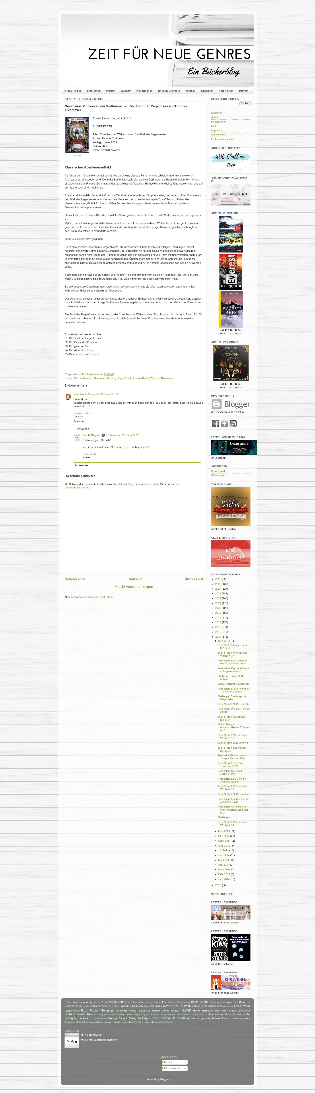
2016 (218, 627)
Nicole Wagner (91, 435)
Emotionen (94, 90)
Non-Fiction (226, 90)
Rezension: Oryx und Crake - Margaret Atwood (233, 670)
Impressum (217, 130)
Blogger (164, 1079)
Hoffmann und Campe (238, 1010)
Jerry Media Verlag (115, 1015)
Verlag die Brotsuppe (98, 1022)
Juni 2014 (224, 855)
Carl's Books (114, 1006)
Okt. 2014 (224, 836)
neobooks (167, 1022)
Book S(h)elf (218, 471)
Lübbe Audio (86, 1018)
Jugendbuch (124, 378)
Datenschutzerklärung (77, 487)
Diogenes (213, 1006)
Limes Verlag (224, 1014)
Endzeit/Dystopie (169, 90)
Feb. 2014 (224, 874)
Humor (243, 90)
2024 (218, 588)
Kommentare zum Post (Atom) (96, 597)
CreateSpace (154, 1006)
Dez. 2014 (224, 641)
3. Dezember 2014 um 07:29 (122, 435)
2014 (218, 636)
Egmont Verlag (226, 1006)
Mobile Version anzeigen (133, 587)
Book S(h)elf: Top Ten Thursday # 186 (230, 765)
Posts (168, 1062)
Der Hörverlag (184, 1005)
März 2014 (224, 869)
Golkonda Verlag (126, 1010)
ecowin (158, 1022)
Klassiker (207, 90)
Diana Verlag (201, 1006)
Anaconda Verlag (83, 1002)
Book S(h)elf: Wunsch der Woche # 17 (232, 654)
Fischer (95, 1010)
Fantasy (190, 90)
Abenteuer (99, 378)
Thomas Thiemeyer (161, 378)
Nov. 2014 (224, 831)
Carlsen (126, 1005)
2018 (218, 617)
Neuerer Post (75, 579)
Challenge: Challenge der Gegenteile (232, 698)
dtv (152, 1021)
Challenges (217, 475)
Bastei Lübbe (200, 1001)
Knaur (212, 1014)
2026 (218, 579)
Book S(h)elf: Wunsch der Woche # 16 (232, 736)
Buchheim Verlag (99, 1006)
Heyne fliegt (220, 1011)
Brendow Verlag (82, 1006)
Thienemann (82, 1022)
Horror (110, 90)
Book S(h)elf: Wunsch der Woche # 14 (232, 823)
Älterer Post (194, 579)
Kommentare (172, 1068)
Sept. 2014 (225, 840)
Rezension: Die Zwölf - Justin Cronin (230, 772)
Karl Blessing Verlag (135, 1014)
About (214, 117)
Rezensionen (218, 121)
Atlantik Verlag (145, 1002)
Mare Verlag (101, 1018)
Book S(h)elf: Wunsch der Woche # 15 (232, 788)
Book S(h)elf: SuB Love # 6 (233, 704)
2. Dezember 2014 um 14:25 (101, 394)
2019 (218, 612)
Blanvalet (227, 1002)
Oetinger (113, 1018)
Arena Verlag (101, 1002)
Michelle (78, 394)
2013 (218, 885)
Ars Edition (132, 1002)
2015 (218, 632)
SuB (213, 126)
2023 (218, 593)
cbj (135, 1022)
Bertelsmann (215, 1002)
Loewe (78, 155)
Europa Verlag (72, 1010)
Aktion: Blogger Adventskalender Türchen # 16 (233, 727)
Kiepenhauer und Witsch (171, 1014)
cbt (139, 1022)
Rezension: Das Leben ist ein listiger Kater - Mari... (232, 662)
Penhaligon (144, 1018)
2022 (218, 598)
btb (131, 1022)
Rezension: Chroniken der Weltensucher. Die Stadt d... (232, 809)
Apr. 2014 (224, 864)
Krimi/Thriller (72, 90)
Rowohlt (217, 1018)
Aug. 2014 (224, 845)
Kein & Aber (152, 1014)
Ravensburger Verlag (200, 1018)
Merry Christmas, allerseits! (233, 683)
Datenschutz (218, 134)
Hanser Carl (144, 1010)
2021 (218, 603)
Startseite (135, 579)
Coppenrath (139, 1006)
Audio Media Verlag (164, 1002)
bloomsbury (123, 1022)
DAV (166, 1005)
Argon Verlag (117, 1001)
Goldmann (107, 1010)
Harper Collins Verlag (165, 1010)
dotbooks (146, 1022)
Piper (155, 1018)
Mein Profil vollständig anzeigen (99, 1039)
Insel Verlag (97, 1014)
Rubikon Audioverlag (233, 1018)
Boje (236, 1002)
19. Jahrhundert (83, 378)
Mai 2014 (224, 860)
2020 (218, 608)
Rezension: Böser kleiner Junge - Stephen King (231, 757)
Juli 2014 (223, 850)
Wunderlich (113, 1022)
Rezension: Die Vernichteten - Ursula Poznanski (233, 690)
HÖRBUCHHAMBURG (77, 1014)
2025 (218, 584)
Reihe (145, 378)
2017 (218, 622)
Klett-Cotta (202, 1014)
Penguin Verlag (128, 1018)
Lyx (76, 1018)
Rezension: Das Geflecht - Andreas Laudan (232, 780)
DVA (172, 1006)
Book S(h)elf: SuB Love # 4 (233, 794)
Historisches (144, 90)
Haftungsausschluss (222, 139)
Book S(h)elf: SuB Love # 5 (233, 742)
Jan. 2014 (224, 879)
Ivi (105, 1014)
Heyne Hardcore (203, 1010)
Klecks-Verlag (190, 1015)
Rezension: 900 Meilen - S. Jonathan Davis (233, 800)
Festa (84, 1010)
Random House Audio (174, 1018)
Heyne (185, 1010)
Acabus (68, 1002)
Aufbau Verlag (183, 1002)
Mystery (125, 90)
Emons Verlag (242, 1006)
